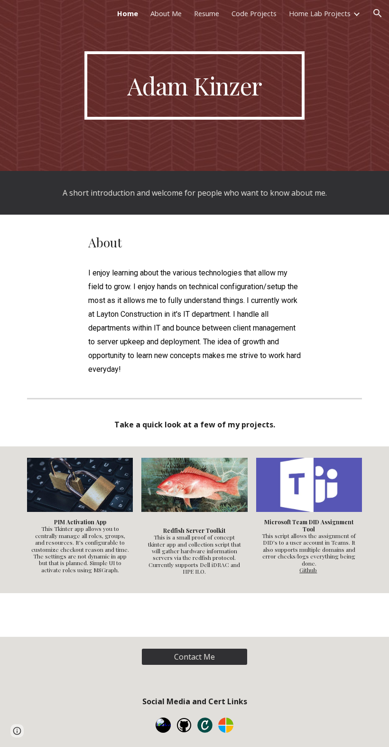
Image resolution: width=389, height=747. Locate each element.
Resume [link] (206, 13)
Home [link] (127, 13)
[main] (194, 85)
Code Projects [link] (254, 13)
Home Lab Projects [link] (320, 13)
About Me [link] (166, 13)
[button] (377, 13)
